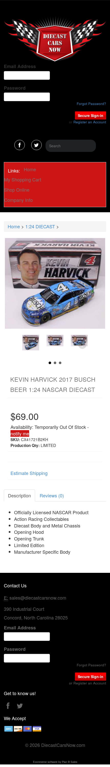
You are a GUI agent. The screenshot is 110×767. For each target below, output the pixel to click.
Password (15, 88)
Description (19, 495)
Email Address (20, 66)
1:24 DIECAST (40, 226)
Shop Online (16, 189)
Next (82, 345)
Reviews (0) (52, 495)
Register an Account (89, 122)
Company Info (18, 199)
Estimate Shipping (29, 473)
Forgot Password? (91, 103)
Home (30, 169)
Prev (28, 345)
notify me (19, 433)
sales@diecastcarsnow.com (37, 597)
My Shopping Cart (22, 179)
